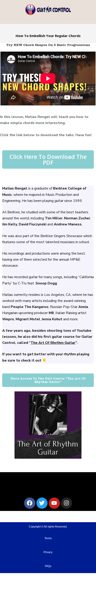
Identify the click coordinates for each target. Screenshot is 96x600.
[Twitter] (42, 503)
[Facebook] (29, 503)
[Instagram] (66, 503)
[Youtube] (54, 503)
